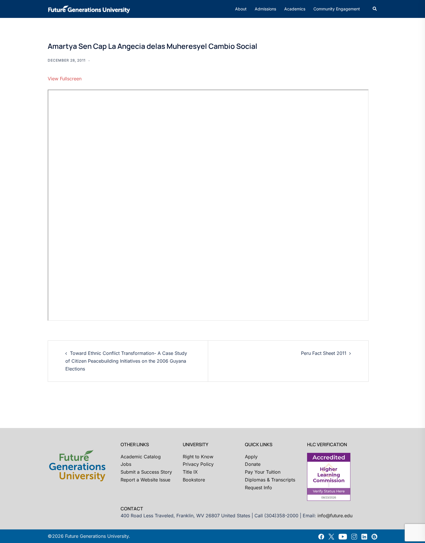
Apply (251, 456)
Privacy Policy (198, 464)
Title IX (190, 472)
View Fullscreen (65, 78)
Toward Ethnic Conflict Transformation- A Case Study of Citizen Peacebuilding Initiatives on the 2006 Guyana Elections (126, 361)
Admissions (265, 8)
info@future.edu (334, 515)
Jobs (126, 464)
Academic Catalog (141, 456)
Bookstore (194, 480)
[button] (375, 9)
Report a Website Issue (145, 480)
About (241, 8)
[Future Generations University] (89, 8)
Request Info (258, 487)
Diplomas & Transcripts (270, 480)
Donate (252, 464)
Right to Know (198, 456)
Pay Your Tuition (262, 472)
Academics (294, 8)
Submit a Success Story (146, 472)
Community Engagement (336, 8)
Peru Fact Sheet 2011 (323, 353)
